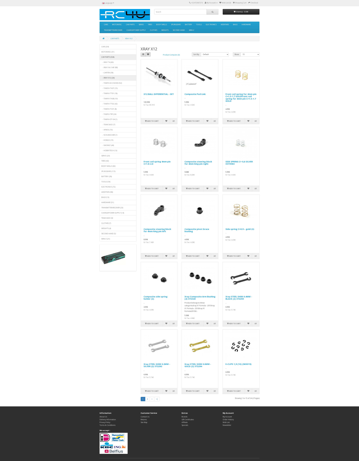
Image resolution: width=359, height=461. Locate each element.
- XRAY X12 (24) (107, 78)
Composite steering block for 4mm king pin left (157, 230)
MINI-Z (191, 30)
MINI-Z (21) (105, 239)
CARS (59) (105, 46)
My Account (227, 417)
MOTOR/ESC (117, 24)
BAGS (235, 24)
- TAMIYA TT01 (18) (109, 93)
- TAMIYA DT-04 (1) (109, 119)
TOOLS (199, 24)
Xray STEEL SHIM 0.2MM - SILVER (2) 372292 (157, 365)
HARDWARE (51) (107, 202)
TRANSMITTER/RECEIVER (113, 30)
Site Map (144, 422)
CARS (106, 24)
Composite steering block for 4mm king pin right (198, 162)
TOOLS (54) (105, 181)
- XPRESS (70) (106, 130)
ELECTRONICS (211, 24)
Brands (184, 417)
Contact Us (145, 417)
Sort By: (196, 54)
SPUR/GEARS (176, 24)
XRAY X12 (129, 38)
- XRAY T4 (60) (107, 62)
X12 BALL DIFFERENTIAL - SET (159, 94)
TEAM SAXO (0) (107, 218)
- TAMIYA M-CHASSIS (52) (111, 83)
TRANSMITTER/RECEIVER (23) (112, 207)
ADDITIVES (225, 24)
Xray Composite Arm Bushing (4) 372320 (200, 297)
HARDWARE (246, 24)
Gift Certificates (188, 419)
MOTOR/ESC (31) (107, 52)
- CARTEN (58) (107, 72)
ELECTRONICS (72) (108, 187)
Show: (236, 54)
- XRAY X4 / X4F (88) (109, 67)
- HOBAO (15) (107, 140)
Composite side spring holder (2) (155, 297)
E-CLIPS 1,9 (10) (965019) (238, 364)
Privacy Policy (105, 422)
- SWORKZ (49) (107, 145)
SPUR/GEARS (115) (108, 171)
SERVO (141, 24)
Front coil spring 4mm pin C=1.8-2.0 (157, 162)
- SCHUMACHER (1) (109, 135)
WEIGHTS (165, 30)
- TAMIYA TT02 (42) (109, 104)
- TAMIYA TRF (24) (108, 114)
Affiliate (185, 422)
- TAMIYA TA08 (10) (109, 98)
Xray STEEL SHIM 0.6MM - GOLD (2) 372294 (198, 365)
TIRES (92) (105, 161)
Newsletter (227, 425)
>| (157, 399)
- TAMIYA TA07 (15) (109, 88)
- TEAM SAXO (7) (108, 124)
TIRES (150, 24)
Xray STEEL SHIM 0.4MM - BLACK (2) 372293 (238, 297)
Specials (185, 425)
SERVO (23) (105, 156)
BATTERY (188, 24)
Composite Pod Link (195, 94)
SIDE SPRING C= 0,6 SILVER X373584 (239, 162)
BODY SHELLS (161, 24)
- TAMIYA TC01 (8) (109, 109)
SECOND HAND (179, 30)
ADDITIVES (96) (107, 192)
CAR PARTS (130, 24)
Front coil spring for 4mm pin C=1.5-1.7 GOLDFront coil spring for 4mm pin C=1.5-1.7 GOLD (240, 97)
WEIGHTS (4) (106, 228)
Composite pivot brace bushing (197, 230)
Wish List (226, 422)
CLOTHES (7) (106, 223)
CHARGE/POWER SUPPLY (136, 30)
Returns (144, 419)
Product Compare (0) (171, 55)
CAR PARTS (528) (107, 57)
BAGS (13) (105, 197)
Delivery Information (108, 419)
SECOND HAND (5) (108, 233)
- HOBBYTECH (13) (109, 150)
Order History (228, 419)
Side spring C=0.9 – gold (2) (239, 229)
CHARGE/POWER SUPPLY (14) (112, 213)
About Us (103, 417)
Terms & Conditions (107, 425)
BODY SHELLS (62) (108, 166)
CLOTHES (153, 30)
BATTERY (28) (106, 176)
